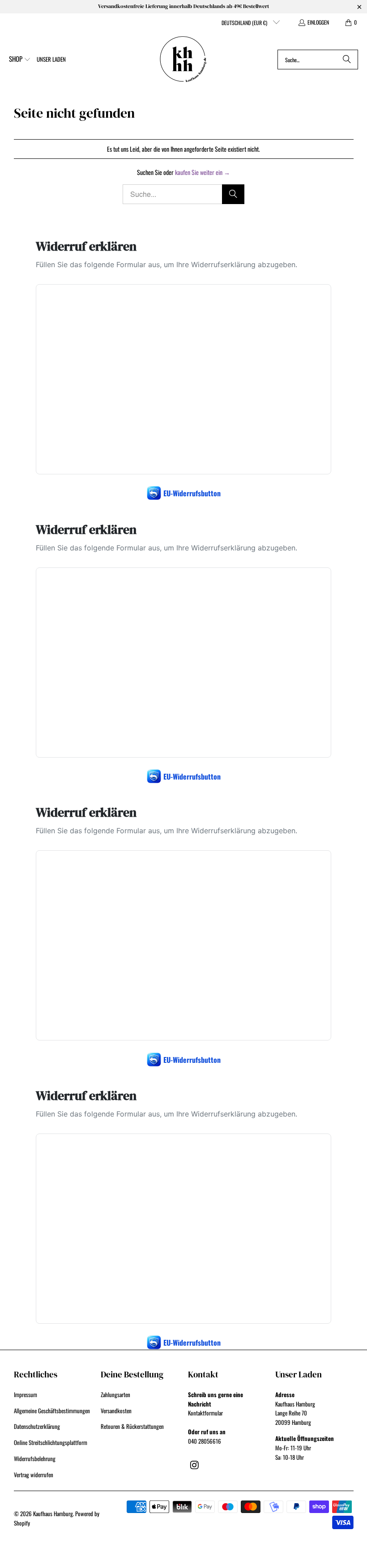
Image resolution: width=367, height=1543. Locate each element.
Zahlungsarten (115, 1394)
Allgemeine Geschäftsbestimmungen (52, 1410)
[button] (20, 59)
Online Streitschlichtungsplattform (50, 1442)
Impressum (25, 1394)
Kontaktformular (205, 1412)
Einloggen (318, 22)
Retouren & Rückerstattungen (132, 1426)
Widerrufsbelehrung (34, 1458)
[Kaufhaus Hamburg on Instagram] (194, 1464)
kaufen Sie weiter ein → (202, 172)
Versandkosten (116, 1410)
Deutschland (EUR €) (245, 22)
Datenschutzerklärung (37, 1426)
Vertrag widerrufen (33, 1474)
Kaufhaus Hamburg (53, 1513)
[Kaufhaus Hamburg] (183, 59)
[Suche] (347, 59)
